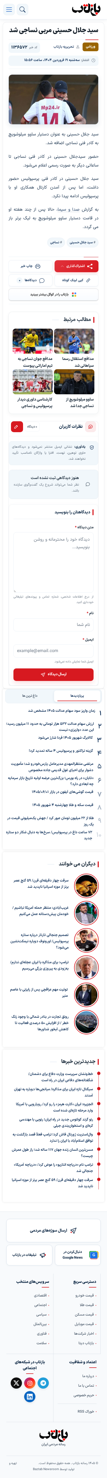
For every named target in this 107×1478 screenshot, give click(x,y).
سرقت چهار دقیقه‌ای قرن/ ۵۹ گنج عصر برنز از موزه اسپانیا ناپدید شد (41, 884)
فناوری (42, 1334)
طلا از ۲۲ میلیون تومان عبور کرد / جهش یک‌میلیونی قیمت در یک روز (50, 821)
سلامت (41, 1343)
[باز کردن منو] (9, 9)
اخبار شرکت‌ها (84, 1334)
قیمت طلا (87, 1305)
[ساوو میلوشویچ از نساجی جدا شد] (74, 382)
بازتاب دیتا (86, 1343)
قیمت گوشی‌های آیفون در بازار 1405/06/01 (62, 792)
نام (90, 613)
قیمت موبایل (84, 1324)
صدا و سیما (69, 209)
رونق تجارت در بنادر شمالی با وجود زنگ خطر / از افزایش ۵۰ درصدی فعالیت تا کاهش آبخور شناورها (40, 1023)
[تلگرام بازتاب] (43, 1383)
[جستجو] (22, 9)
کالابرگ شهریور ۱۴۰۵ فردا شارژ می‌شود (65, 738)
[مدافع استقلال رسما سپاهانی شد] (74, 341)
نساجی (54, 242)
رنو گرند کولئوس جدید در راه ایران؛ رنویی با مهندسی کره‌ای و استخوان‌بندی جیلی (56, 1123)
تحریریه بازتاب (64, 46)
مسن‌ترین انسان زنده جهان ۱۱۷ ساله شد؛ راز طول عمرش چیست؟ (52, 1153)
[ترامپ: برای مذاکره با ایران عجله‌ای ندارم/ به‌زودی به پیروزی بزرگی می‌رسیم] (86, 967)
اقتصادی (40, 1295)
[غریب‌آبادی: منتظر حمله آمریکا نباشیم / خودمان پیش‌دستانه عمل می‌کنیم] (86, 913)
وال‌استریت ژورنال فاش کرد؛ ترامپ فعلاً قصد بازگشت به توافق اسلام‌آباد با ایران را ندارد (53, 1138)
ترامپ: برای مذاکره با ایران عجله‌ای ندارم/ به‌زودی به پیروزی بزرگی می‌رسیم (39, 965)
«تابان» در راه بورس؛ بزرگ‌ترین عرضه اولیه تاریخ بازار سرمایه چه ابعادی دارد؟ (51, 781)
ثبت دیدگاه (17, 426)
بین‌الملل (40, 1324)
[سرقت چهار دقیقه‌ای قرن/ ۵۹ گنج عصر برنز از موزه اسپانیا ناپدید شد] (86, 886)
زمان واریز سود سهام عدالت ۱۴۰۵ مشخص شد (61, 711)
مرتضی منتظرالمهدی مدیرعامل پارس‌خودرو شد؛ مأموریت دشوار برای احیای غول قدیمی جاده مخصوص (52, 767)
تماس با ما (86, 1385)
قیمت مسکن (84, 1315)
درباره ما (88, 1376)
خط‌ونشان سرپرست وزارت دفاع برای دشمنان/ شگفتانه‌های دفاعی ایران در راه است (60, 1077)
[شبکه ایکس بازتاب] (16, 1383)
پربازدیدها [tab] (77, 695)
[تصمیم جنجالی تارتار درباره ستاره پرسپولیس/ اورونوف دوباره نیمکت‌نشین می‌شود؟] (86, 940)
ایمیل (88, 639)
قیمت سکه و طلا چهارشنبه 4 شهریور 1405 (62, 805)
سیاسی (41, 1315)
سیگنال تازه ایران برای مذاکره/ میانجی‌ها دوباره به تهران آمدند (53, 1092)
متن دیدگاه (84, 527)
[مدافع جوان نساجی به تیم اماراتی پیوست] (33, 341)
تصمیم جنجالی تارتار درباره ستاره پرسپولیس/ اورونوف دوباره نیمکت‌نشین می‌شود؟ (39, 941)
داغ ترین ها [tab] (29, 695)
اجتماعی (40, 1305)
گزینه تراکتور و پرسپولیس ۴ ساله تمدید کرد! (61, 751)
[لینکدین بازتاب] (29, 1396)
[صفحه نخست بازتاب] (53, 1435)
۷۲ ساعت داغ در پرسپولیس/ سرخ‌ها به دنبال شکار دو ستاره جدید (49, 835)
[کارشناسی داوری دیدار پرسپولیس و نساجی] (33, 382)
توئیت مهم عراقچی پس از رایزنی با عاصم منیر (39, 993)
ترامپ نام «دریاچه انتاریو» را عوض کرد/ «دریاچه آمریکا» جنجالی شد (53, 1168)
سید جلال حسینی (81, 242)
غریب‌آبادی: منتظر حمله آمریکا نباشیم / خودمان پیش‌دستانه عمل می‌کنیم (40, 911)
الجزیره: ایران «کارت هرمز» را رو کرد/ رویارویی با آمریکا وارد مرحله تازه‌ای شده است (54, 1108)
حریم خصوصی (84, 1395)
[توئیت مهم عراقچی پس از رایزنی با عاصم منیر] (86, 995)
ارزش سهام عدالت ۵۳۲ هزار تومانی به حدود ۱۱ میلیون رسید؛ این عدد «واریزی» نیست (50, 727)
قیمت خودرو (84, 1295)
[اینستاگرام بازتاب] (29, 1383)
